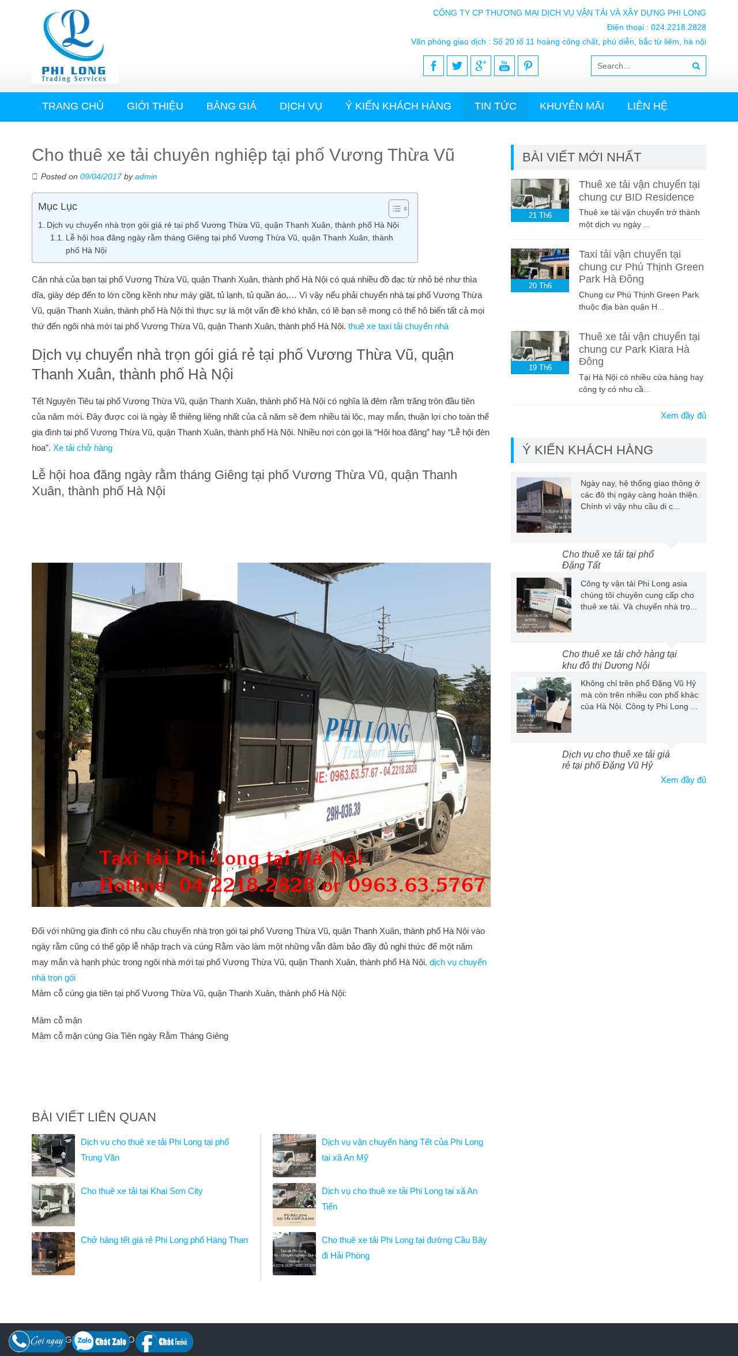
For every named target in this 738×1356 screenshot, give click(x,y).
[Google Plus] (480, 65)
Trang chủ (73, 106)
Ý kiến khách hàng (398, 106)
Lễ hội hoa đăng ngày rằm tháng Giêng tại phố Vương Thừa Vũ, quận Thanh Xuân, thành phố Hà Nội (229, 244)
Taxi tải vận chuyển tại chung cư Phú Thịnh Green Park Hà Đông (641, 266)
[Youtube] (504, 65)
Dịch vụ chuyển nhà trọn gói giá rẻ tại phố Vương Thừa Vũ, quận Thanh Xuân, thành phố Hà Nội (223, 224)
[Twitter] (457, 65)
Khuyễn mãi (572, 106)
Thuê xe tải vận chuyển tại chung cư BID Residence (639, 191)
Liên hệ (647, 106)
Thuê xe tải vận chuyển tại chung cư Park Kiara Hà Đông (639, 349)
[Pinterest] (528, 65)
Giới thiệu (155, 106)
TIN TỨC (496, 106)
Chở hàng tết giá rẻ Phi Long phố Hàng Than (164, 1240)
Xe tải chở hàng (82, 448)
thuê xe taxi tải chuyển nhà (398, 326)
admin (146, 176)
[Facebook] (433, 65)
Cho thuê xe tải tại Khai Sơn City (142, 1191)
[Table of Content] (399, 208)
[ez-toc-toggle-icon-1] (393, 209)
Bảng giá (231, 106)
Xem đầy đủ (683, 415)
